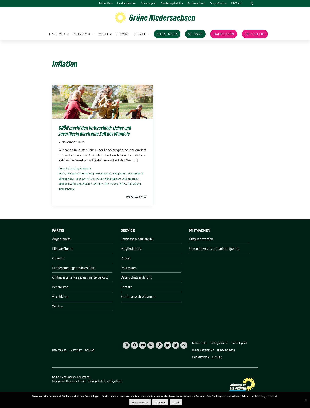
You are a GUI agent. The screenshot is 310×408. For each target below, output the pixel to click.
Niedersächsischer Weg (81, 173)
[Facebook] (134, 345)
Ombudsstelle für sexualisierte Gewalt (80, 277)
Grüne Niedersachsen (162, 17)
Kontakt (126, 287)
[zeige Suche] (251, 3)
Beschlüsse (60, 287)
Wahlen (57, 306)
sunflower (80, 381)
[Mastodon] (150, 345)
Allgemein (86, 168)
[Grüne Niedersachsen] (120, 17)
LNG (123, 183)
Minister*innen (62, 248)
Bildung (77, 183)
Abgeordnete (61, 239)
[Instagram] (126, 345)
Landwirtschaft (85, 178)
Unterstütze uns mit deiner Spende (214, 248)
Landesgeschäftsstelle (137, 239)
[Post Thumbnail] (102, 101)
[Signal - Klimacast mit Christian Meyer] (167, 345)
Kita (62, 173)
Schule (99, 183)
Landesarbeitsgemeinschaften (73, 268)
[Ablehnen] (305, 400)
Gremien (58, 258)
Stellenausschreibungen (138, 296)
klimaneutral (136, 173)
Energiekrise (67, 178)
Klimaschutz (131, 178)
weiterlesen (136, 197)
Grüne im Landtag (69, 168)
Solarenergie (104, 173)
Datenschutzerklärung (136, 277)
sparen (88, 183)
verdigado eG (114, 381)
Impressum (129, 268)
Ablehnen (160, 402)
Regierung (120, 173)
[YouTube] (142, 345)
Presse (125, 258)
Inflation (65, 183)
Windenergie (67, 189)
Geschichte (60, 296)
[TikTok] (159, 345)
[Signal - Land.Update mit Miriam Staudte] (175, 345)
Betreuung (112, 183)
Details (176, 402)
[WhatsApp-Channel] (183, 345)
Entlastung (135, 183)
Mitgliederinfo (131, 248)
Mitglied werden (201, 239)
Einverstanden (140, 402)
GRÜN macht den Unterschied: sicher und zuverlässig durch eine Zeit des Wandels (95, 130)
